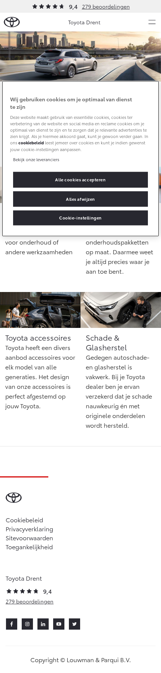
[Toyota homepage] (12, 22)
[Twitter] (74, 624)
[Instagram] (27, 624)
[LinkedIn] (43, 624)
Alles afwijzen (80, 199)
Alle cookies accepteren (80, 179)
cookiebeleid (31, 142)
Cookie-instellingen (80, 218)
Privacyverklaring (29, 528)
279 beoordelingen (106, 6)
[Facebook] (12, 624)
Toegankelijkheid (29, 546)
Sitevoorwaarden (29, 537)
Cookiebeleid (24, 519)
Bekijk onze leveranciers (36, 159)
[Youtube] (59, 624)
